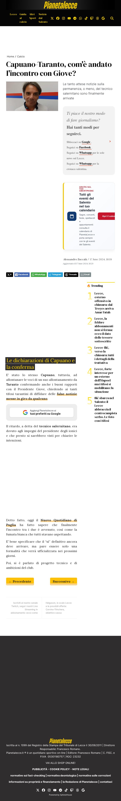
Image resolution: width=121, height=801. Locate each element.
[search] (112, 18)
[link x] (52, 18)
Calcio (21, 56)
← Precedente (20, 581)
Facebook (85, 147)
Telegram (56, 274)
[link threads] (97, 18)
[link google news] (103, 18)
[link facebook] (58, 18)
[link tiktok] (86, 18)
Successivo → (63, 581)
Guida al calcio (23, 17)
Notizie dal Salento (43, 17)
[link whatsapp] (80, 18)
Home (10, 56)
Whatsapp (85, 153)
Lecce (13, 14)
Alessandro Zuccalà (75, 259)
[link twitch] (92, 18)
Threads (73, 274)
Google (86, 142)
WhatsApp (40, 274)
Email (86, 274)
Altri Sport (32, 16)
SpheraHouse (66, 795)
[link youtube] (69, 18)
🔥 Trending (95, 286)
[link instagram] (63, 18)
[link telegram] (75, 18)
